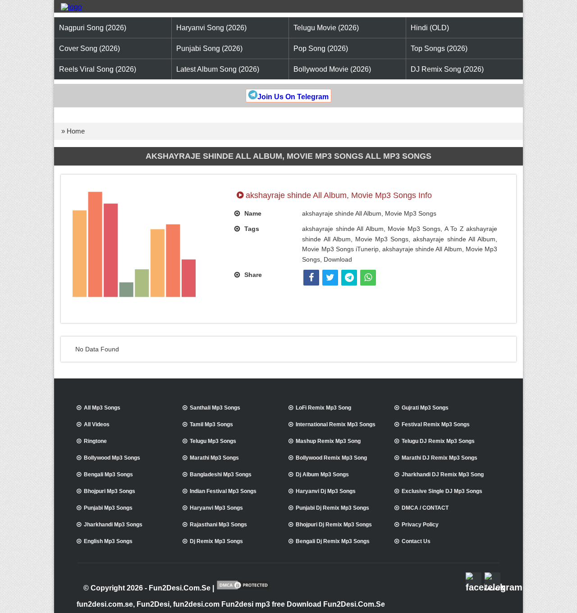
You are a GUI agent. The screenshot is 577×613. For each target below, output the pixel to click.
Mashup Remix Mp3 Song (328, 441)
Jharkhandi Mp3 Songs (113, 524)
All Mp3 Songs (102, 408)
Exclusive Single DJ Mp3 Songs (442, 491)
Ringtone (95, 441)
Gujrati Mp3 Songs (425, 408)
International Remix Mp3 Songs (336, 424)
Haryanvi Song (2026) (211, 28)
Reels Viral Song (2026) (97, 69)
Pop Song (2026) (320, 48)
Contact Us (416, 541)
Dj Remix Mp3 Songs (216, 541)
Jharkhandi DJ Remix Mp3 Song (443, 474)
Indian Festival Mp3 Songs (223, 491)
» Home (73, 131)
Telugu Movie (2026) (326, 28)
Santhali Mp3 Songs (215, 408)
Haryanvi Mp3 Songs (216, 508)
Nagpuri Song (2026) (92, 28)
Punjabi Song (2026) (209, 48)
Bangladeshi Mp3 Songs (221, 474)
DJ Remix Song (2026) (447, 69)
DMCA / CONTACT (425, 508)
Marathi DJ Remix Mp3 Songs (439, 458)
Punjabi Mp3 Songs (108, 508)
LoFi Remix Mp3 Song (323, 408)
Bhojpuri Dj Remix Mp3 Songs (334, 524)
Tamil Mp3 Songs (211, 424)
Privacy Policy (420, 524)
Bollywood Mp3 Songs (112, 458)
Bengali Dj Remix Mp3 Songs (333, 541)
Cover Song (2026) (89, 48)
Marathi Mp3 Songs (214, 458)
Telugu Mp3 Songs (213, 441)
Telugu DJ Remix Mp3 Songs (438, 441)
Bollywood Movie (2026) (332, 69)
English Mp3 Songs (108, 541)
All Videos (97, 424)
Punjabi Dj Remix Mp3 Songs (332, 508)
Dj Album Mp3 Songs (322, 474)
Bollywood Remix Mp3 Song (331, 458)
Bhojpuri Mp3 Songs (109, 491)
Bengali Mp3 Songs (108, 474)
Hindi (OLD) (430, 28)
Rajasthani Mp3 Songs (218, 524)
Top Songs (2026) (439, 48)
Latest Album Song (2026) (217, 69)
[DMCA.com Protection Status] (243, 588)
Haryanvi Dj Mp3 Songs (326, 491)
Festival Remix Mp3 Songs (436, 424)
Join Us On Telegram (293, 97)
